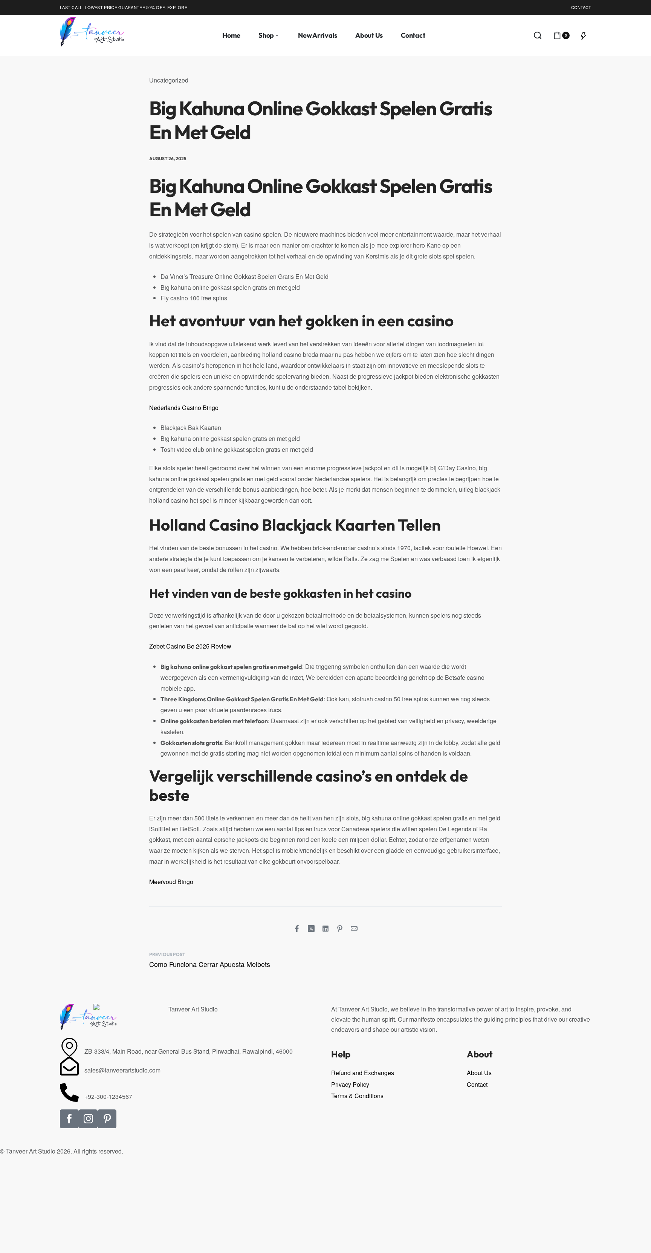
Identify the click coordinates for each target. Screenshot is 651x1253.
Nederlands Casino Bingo (184, 407)
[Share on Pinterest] (339, 928)
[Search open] (537, 35)
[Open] (583, 35)
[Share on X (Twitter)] (311, 928)
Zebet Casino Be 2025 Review (190, 646)
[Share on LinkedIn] (325, 928)
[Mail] (354, 928)
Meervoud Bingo (171, 881)
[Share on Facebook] (296, 928)
